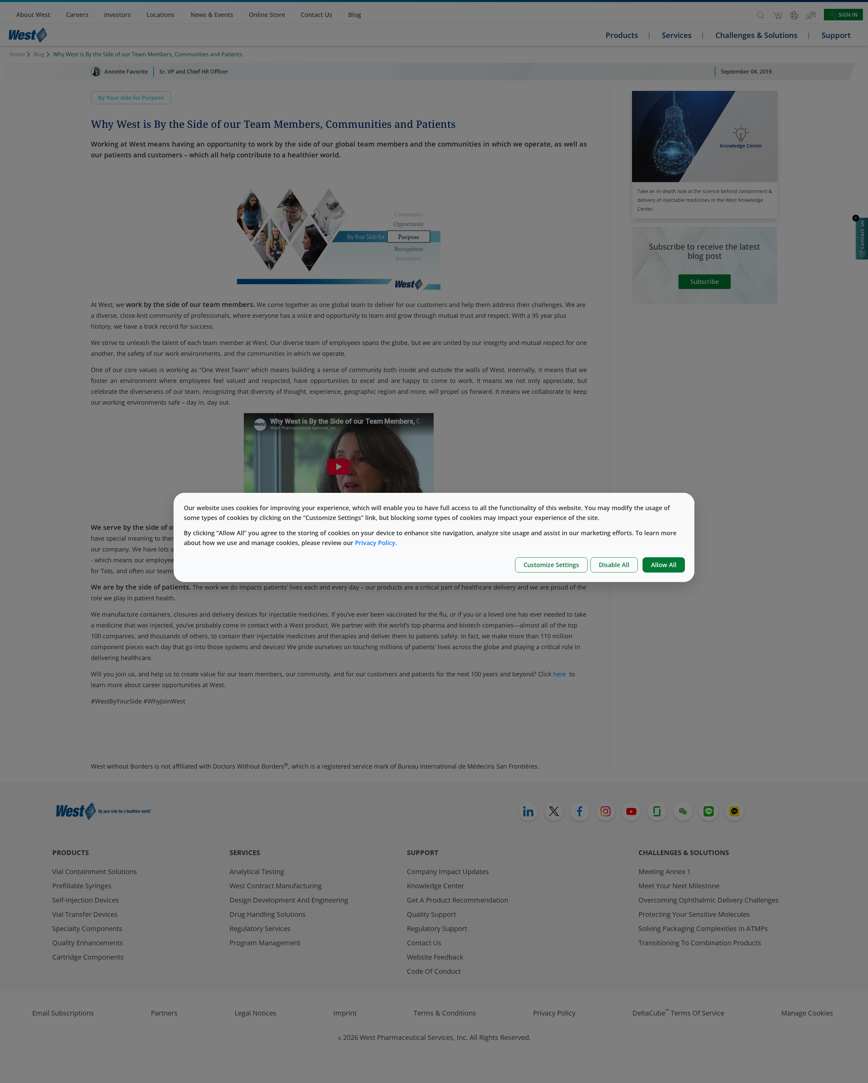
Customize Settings (551, 565)
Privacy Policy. (376, 543)
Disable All (614, 565)
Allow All (663, 565)
